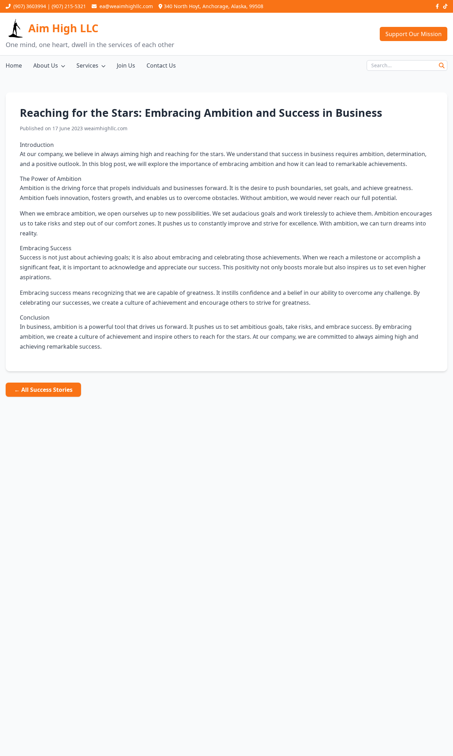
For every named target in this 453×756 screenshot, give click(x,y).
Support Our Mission (413, 34)
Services (87, 65)
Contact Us (161, 65)
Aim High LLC (63, 28)
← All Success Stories (43, 390)
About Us (45, 65)
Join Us (126, 65)
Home (14, 65)
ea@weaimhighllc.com (125, 6)
